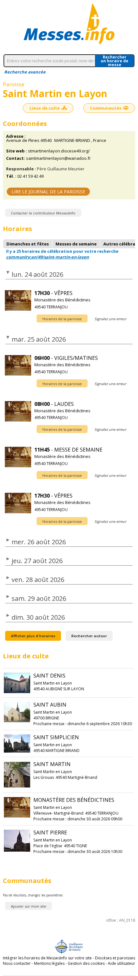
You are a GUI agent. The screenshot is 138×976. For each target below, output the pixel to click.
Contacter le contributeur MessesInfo (43, 213)
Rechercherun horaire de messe (114, 61)
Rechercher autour (89, 635)
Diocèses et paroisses (115, 958)
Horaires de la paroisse (62, 318)
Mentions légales (49, 963)
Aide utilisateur (121, 963)
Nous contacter (17, 963)
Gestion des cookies (86, 963)
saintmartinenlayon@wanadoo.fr (58, 158)
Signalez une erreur (110, 318)
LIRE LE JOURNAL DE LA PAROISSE (48, 192)
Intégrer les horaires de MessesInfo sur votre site (47, 958)
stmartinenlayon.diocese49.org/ (59, 151)
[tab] (27, 243)
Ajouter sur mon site (28, 906)
